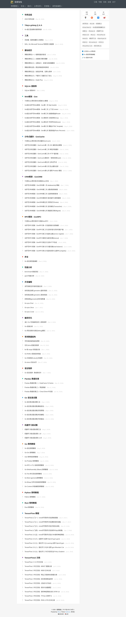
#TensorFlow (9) (101, 34)
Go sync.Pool (29, 303)
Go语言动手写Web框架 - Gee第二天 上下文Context (41, 109)
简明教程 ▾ (15, 6)
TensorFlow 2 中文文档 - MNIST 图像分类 (38, 566)
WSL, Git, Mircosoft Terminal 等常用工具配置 (39, 44)
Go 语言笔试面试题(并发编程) (34, 415)
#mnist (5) (85, 38)
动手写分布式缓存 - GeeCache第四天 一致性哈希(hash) (43, 158)
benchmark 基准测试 (31, 271)
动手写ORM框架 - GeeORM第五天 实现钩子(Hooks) (42, 202)
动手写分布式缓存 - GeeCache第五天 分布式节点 (41, 162)
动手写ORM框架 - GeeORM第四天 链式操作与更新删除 (43, 198)
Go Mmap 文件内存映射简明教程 (35, 482)
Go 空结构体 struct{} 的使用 (33, 358)
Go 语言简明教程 (30, 448)
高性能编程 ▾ (57, 6)
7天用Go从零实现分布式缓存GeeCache (38, 141)
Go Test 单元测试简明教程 (33, 474)
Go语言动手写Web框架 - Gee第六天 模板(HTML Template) (44, 126)
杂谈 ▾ (23, 6)
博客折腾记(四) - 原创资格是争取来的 (37, 67)
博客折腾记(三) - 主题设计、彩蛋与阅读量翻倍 (40, 63)
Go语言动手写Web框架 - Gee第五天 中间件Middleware (43, 122)
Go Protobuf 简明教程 (32, 461)
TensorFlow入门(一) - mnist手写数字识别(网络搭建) (41, 518)
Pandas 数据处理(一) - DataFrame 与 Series (39, 383)
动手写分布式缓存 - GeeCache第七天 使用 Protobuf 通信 (43, 170)
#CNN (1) (101, 42)
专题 (100, 2)
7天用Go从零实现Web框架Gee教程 (36, 101)
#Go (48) (92, 23)
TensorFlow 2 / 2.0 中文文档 (34, 562)
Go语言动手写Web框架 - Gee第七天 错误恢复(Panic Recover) (45, 130)
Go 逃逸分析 (29, 326)
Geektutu (67, 612)
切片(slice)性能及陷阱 (32, 345)
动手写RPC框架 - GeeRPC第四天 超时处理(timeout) (42, 238)
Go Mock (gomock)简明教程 (34, 478)
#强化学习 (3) (92, 38)
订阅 (95, 2)
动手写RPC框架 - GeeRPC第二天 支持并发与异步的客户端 (44, 229)
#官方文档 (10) (97, 46)
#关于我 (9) (85, 23)
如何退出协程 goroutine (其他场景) (36, 295)
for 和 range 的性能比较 (32, 349)
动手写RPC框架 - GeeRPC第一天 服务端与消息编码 (42, 225)
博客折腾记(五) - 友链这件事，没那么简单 (38, 71)
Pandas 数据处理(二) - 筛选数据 (35, 387)
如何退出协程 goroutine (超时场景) (36, 290)
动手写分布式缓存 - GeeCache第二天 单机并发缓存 (41, 149)
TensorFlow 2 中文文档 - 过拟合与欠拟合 (38, 583)
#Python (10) (86, 34)
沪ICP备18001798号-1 (68, 609)
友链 (109, 2)
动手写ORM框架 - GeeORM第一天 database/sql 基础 (42, 185)
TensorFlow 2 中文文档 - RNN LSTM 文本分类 (40, 600)
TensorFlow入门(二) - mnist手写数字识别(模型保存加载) (43, 522)
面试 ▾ (29, 6)
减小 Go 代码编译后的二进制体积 (35, 322)
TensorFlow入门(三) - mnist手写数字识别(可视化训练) (42, 526)
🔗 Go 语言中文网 (87, 57)
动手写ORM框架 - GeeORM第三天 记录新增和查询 (41, 194)
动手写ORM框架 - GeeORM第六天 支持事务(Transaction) (43, 206)
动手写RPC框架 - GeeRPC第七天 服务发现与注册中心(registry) (45, 251)
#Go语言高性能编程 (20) (99, 27)
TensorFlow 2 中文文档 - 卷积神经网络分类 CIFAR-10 (42, 592)
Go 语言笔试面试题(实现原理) (34, 410)
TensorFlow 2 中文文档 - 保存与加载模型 (38, 587)
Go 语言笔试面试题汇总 (32, 402)
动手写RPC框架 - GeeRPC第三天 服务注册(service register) (44, 234)
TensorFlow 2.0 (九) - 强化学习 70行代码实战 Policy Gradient (44, 551)
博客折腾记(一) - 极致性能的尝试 (35, 54)
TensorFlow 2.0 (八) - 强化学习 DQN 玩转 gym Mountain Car (44, 547)
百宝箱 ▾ (47, 6)
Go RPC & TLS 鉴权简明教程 (34, 465)
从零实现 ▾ (38, 6)
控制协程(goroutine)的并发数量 (35, 299)
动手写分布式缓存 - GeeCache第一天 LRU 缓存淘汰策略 (43, 145)
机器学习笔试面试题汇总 (33, 429)
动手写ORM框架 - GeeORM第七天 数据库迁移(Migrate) (43, 211)
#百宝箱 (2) (99, 23)
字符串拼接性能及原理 (32, 341)
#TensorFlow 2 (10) (87, 46)
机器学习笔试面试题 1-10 (33, 433)
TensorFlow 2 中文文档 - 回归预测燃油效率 (39, 579)
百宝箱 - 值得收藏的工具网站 (34, 40)
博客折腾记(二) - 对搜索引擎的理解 (36, 59)
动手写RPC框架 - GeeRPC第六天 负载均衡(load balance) (44, 246)
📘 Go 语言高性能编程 (88, 54)
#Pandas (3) (92, 31)
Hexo (59, 612)
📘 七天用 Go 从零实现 (88, 51)
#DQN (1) (85, 42)
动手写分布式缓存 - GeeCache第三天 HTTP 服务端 (41, 153)
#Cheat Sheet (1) (87, 27)
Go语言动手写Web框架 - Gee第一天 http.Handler (41, 105)
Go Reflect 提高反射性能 (33, 354)
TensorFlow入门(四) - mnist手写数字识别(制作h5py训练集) (44, 530)
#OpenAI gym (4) (102, 38)
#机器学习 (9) (100, 31)
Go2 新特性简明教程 (31, 457)
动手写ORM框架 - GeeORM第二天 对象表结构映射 (41, 189)
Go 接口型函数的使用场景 (33, 29)
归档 (104, 2)
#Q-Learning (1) (93, 42)
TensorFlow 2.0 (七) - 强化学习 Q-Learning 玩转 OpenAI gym (44, 543)
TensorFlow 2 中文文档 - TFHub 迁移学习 (38, 596)
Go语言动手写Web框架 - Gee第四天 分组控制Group (42, 118)
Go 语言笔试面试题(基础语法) (34, 406)
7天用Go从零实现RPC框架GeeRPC (36, 221)
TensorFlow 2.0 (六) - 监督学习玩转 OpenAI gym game (42, 539)
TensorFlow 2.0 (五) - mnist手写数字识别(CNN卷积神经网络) (44, 534)
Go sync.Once (29, 307)
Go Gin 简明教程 (30, 452)
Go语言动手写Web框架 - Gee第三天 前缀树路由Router (43, 113)
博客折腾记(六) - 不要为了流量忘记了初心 (38, 76)
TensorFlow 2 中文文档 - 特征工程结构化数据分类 (41, 575)
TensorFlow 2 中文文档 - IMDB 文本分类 (38, 570)
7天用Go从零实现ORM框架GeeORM (37, 181)
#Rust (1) (93, 34)
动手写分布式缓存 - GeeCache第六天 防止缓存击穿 (41, 166)
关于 (114, 2)
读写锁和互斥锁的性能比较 (33, 286)
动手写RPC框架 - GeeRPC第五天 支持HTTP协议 (41, 242)
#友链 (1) (85, 31)
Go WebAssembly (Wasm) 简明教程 (36, 469)
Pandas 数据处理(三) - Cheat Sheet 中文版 (39, 391)
